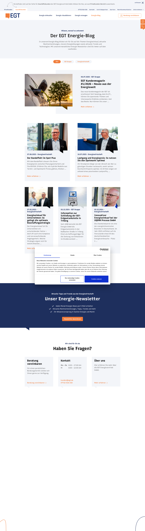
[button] (137, 9)
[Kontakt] (143, 26)
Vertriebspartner (102, 9)
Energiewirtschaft (83, 61)
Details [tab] (72, 255)
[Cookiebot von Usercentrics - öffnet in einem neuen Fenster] (101, 249)
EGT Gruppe (67, 61)
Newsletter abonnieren (72, 319)
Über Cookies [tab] (98, 255)
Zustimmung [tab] (47, 255)
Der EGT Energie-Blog (72, 35)
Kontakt (92, 9)
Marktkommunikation (124, 9)
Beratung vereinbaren (35, 383)
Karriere (112, 9)
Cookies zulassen (96, 279)
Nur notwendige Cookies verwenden (72, 279)
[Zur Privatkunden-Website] (143, 21)
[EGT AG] (12, 15)
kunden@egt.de (67, 380)
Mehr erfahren (100, 383)
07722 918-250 (82, 9)
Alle (57, 61)
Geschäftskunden (21, 9)
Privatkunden (8, 9)
